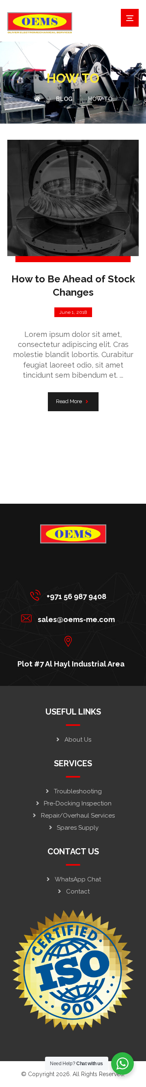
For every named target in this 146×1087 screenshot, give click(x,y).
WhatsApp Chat (78, 879)
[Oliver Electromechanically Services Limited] (39, 23)
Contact (78, 891)
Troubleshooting (78, 791)
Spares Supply (78, 827)
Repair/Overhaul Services (78, 815)
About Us (77, 739)
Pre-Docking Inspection (78, 803)
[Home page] (37, 99)
